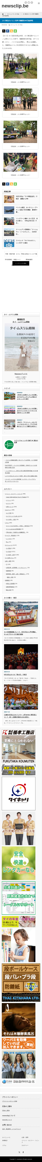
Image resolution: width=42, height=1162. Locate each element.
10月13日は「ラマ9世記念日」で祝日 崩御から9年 (26, 198)
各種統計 (7, 580)
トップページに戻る (20, 263)
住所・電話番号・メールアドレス (11, 1129)
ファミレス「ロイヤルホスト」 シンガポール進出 (27, 242)
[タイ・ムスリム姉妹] (21, 370)
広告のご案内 (6, 1110)
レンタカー (9, 538)
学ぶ (7, 542)
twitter (29, 2)
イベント (8, 500)
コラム (7, 522)
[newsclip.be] (15, 5)
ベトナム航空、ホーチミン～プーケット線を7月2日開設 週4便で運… (27, 210)
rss (26, 2)
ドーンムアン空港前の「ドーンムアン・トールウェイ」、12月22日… (27, 232)
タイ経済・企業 (10, 554)
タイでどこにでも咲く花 (13, 516)
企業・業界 (8, 561)
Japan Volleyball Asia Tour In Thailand (16, 497)
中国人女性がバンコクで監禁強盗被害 (29, 255)
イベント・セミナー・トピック (13, 493)
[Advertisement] (21, 289)
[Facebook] (23, 1152)
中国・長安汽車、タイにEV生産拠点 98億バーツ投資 (12, 255)
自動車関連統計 (10, 586)
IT (6, 564)
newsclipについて (7, 1119)
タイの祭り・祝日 (11, 519)
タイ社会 (20, 24)
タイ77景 (8, 513)
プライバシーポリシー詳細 (9, 1101)
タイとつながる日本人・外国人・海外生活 (17, 526)
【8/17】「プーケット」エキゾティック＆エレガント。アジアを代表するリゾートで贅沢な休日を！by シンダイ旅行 (20, 425)
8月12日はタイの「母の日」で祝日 (15, 674)
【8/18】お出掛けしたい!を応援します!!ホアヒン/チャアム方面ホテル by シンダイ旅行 (27, 397)
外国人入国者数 (10, 583)
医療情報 (8, 570)
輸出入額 (8, 590)
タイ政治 (8, 548)
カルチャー (8, 510)
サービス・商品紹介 (10, 535)
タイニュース (14, 24)
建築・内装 (10, 577)
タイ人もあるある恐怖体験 (13, 529)
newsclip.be (19, 1159)
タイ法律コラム (9, 558)
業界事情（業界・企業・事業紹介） (16, 574)
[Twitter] (19, 1152)
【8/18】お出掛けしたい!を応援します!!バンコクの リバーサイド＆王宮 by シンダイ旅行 (27, 410)
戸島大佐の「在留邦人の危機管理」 (16, 532)
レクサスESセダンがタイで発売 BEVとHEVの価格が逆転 (21, 476)
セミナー (8, 503)
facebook (32, 2)
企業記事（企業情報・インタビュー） (16, 567)
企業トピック (9, 506)
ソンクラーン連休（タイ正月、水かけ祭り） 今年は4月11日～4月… (27, 221)
